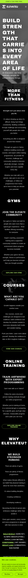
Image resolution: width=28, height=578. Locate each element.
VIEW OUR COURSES (14, 349)
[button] (25, 6)
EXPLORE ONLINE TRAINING (14, 426)
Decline (7, 574)
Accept (20, 574)
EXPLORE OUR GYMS (14, 273)
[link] (10, 7)
